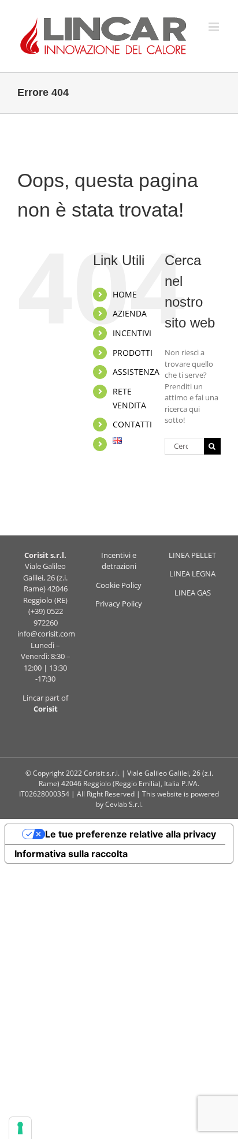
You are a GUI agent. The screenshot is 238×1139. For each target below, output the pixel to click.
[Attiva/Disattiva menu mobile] (215, 27)
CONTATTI (132, 424)
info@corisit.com (46, 633)
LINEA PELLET (192, 555)
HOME (125, 294)
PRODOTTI (133, 352)
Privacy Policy (118, 603)
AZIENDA (130, 313)
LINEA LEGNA (192, 573)
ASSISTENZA (136, 371)
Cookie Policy (119, 585)
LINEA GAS (192, 592)
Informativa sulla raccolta (71, 853)
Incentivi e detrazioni (118, 561)
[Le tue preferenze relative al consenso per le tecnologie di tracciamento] (20, 1128)
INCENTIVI (132, 332)
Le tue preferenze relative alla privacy (130, 834)
